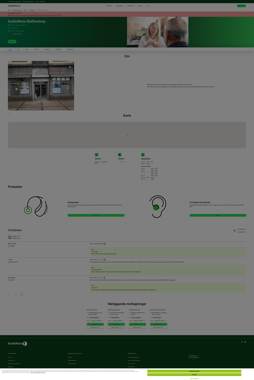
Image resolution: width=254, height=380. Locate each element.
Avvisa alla (194, 374)
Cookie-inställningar (194, 378)
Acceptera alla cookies (194, 371)
